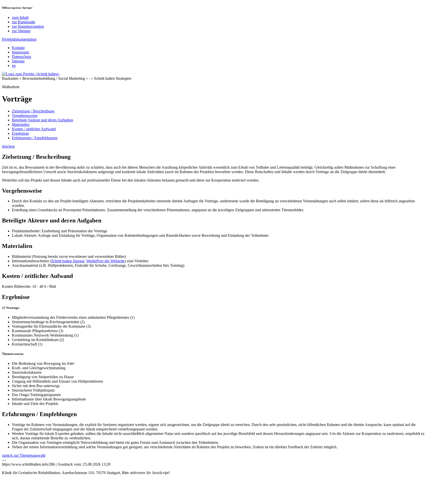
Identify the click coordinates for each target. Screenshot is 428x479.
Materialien (20, 124)
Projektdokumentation (19, 39)
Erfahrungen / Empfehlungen (34, 138)
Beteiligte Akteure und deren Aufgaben (42, 120)
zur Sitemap (21, 31)
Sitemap (18, 61)
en (14, 65)
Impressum (20, 52)
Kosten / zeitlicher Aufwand (34, 129)
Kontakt (18, 48)
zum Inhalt (20, 17)
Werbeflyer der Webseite (105, 261)
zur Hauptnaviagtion (28, 26)
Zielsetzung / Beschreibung (33, 111)
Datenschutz (21, 56)
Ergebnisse (20, 133)
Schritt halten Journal (67, 261)
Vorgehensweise (24, 115)
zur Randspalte (23, 22)
